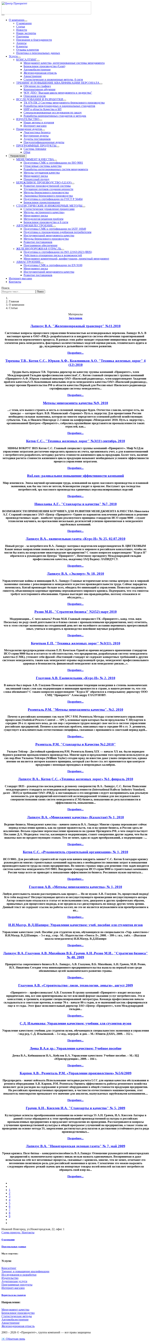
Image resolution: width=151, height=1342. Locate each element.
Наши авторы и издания (39, 122)
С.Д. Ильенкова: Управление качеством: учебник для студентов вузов (75, 1023)
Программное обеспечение (40, 245)
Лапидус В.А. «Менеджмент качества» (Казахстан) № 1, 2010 (75, 817)
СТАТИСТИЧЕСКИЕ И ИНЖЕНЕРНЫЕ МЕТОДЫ (49, 205)
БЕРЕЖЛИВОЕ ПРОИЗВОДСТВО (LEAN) (43, 182)
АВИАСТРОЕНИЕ (28, 261)
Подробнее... (75, 352)
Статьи (20, 26)
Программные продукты (16, 1284)
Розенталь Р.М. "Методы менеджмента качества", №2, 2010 (75, 710)
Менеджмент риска (36, 175)
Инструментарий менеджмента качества (49, 235)
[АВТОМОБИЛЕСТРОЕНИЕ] (54, 226)
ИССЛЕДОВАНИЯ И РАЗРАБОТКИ (39, 99)
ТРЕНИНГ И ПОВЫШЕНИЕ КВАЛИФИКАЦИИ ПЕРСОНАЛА (57, 82)
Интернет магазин (35, 125)
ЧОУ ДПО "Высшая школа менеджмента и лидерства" (58, 92)
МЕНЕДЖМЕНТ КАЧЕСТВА (35, 159)
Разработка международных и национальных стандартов (59, 105)
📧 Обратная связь (13, 1338)
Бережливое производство (18, 1312)
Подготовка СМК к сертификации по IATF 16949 (55, 228)
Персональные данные (13, 1246)
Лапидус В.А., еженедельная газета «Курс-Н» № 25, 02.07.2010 (75, 539)
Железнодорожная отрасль (40, 72)
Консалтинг (8, 1268)
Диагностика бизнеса (37, 132)
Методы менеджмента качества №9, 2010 (75, 403)
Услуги (13, 56)
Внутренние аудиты (36, 135)
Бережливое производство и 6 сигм (46, 222)
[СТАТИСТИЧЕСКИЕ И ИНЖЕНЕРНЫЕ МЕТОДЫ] (83, 206)
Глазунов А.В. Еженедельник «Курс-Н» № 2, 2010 (75, 678)
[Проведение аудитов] (43, 130)
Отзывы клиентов (27, 49)
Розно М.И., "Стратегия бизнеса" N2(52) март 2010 (75, 612)
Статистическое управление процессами (49, 209)
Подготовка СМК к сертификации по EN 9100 (53, 265)
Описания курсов (35, 96)
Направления (17, 155)
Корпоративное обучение (39, 89)
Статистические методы (16, 1316)
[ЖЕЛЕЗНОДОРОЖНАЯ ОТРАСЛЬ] (62, 249)
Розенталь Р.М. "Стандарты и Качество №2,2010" (75, 744)
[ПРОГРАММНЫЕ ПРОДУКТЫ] (57, 146)
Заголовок (75, 318)
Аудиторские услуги (14, 1281)
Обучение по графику (37, 86)
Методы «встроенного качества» (44, 212)
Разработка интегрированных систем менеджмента (56, 169)
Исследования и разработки (18, 1274)
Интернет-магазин (20, 278)
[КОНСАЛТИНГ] (38, 60)
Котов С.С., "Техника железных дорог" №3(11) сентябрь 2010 (75, 441)
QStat (27, 152)
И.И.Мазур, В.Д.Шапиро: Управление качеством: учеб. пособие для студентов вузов (75, 925)
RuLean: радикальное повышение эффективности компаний (75, 476)
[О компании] (25, 20)
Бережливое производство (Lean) (44, 66)
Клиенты (22, 46)
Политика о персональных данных (38, 53)
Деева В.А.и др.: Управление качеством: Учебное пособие (75, 1048)
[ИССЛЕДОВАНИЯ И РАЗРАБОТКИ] (64, 100)
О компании (16, 19)
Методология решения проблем (43, 218)
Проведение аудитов (29, 129)
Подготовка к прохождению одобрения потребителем (57, 232)
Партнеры (22, 36)
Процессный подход (36, 179)
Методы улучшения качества (42, 172)
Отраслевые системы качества (43, 166)
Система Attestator (35, 148)
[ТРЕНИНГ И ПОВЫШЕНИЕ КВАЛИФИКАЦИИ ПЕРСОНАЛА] (100, 83)
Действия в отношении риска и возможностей (53, 255)
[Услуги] (19, 57)
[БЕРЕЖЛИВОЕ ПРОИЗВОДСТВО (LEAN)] (72, 183)
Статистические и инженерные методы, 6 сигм (53, 79)
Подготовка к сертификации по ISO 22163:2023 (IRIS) (58, 252)
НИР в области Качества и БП (43, 109)
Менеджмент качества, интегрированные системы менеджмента (64, 62)
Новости (21, 29)
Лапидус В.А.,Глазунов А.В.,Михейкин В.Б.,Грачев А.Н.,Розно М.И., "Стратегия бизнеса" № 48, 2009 (75, 955)
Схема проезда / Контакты (17, 1232)
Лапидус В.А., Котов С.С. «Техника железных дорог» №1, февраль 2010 (75, 779)
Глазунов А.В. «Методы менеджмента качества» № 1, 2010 (75, 887)
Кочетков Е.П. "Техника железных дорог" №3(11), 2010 (75, 643)
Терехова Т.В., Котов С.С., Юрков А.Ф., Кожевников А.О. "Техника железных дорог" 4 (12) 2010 (75, 363)
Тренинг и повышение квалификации (25, 1271)
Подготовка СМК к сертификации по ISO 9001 (53, 162)
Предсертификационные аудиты (44, 142)
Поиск (5, 288)
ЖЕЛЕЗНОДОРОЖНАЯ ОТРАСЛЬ (38, 248)
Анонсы (21, 43)
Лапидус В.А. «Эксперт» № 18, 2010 (75, 574)
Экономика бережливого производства (48, 195)
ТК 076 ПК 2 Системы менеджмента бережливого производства (64, 102)
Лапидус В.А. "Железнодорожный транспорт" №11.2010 (75, 326)
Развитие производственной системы (47, 185)
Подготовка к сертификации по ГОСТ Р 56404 (53, 199)
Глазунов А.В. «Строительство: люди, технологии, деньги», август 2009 (75, 985)
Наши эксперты (26, 33)
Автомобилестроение (37, 69)
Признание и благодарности (34, 39)
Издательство (9, 1278)
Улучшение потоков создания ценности (48, 189)
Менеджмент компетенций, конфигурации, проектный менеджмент (66, 258)
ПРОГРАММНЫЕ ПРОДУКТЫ (36, 145)
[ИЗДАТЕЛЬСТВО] (40, 120)
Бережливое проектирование (42, 202)
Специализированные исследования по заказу (53, 112)
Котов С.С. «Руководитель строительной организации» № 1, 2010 (75, 852)
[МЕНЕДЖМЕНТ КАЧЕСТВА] (55, 160)
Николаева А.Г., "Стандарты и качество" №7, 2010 (75, 504)
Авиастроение (33, 76)
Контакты (15, 281)
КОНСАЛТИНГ (26, 59)
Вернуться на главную (13, 1295)
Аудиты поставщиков (37, 139)
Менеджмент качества (15, 1309)
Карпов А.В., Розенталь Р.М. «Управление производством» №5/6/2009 (75, 1073)
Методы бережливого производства (46, 192)
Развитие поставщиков (38, 242)
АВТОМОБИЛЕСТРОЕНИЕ (34, 225)
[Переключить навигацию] (2, 14)
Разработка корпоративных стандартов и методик (55, 115)
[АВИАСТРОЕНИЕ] (42, 262)
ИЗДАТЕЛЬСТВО (27, 119)
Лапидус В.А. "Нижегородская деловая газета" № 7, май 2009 (75, 1146)
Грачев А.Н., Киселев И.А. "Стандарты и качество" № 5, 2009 (75, 1108)
